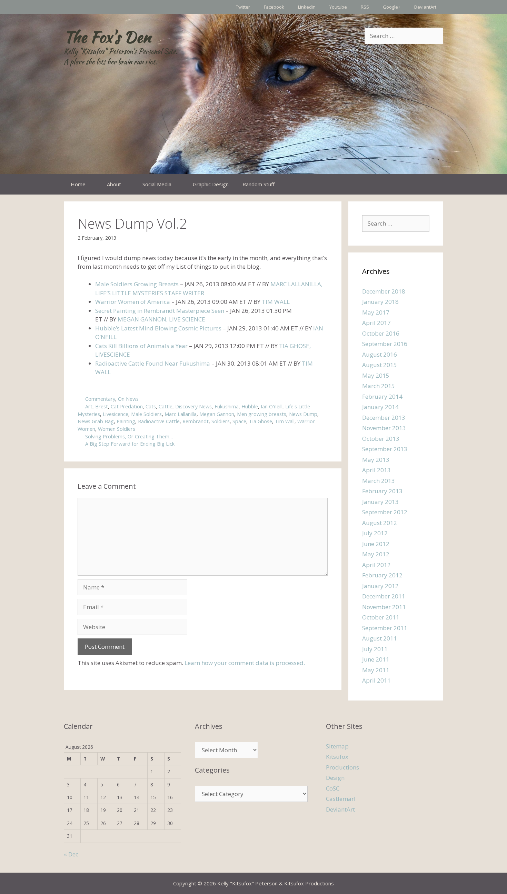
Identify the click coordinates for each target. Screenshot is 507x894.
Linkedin (307, 7)
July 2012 (375, 533)
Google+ (391, 7)
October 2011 (380, 617)
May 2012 (375, 554)
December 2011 (383, 596)
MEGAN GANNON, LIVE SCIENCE (161, 319)
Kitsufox (337, 757)
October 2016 (380, 333)
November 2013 (384, 428)
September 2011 (384, 628)
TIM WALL (276, 302)
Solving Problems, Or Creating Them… (129, 436)
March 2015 (378, 386)
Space (239, 421)
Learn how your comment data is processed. (245, 663)
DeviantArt (425, 7)
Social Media (156, 184)
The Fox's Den (107, 37)
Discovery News (193, 406)
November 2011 (384, 607)
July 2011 (375, 649)
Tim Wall (285, 421)
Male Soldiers (146, 414)
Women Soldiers (116, 429)
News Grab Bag (96, 421)
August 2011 (379, 638)
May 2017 (375, 312)
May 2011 (375, 670)
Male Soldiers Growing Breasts (137, 284)
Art (88, 406)
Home (78, 184)
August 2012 (379, 523)
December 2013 (383, 417)
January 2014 (380, 407)
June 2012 (375, 544)
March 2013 (378, 481)
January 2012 (380, 586)
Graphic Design (211, 184)
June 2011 (375, 659)
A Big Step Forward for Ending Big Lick (130, 443)
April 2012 (376, 565)
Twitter (243, 7)
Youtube (338, 7)
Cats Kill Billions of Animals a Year (141, 346)
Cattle (165, 406)
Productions (342, 767)
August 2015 (379, 365)
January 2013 (380, 502)
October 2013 (380, 439)
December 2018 (383, 291)
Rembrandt (195, 421)
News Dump (303, 414)
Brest (101, 406)
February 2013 (382, 491)
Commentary (100, 399)
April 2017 (376, 323)
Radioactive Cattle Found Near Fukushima (152, 363)
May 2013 (375, 460)
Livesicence (115, 414)
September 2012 (384, 512)
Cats (151, 406)
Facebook (274, 7)
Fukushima (227, 406)
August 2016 (379, 354)
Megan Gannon (216, 414)
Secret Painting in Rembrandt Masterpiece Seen (159, 311)
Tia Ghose (260, 421)
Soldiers (220, 421)
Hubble (249, 406)
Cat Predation (127, 406)
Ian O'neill (271, 406)
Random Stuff (258, 184)
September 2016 (384, 344)
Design (335, 778)
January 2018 (380, 302)
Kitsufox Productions (309, 883)
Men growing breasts (261, 414)
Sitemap (337, 746)
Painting (126, 421)
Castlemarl (341, 799)
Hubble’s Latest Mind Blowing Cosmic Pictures (158, 328)
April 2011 (376, 680)
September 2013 (384, 449)
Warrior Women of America (132, 302)
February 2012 (382, 575)
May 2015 (375, 375)
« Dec (71, 854)
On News (128, 399)
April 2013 (376, 470)
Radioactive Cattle (159, 421)
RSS (365, 7)
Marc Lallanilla (181, 414)
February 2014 (382, 396)
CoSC (332, 788)
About (114, 184)
